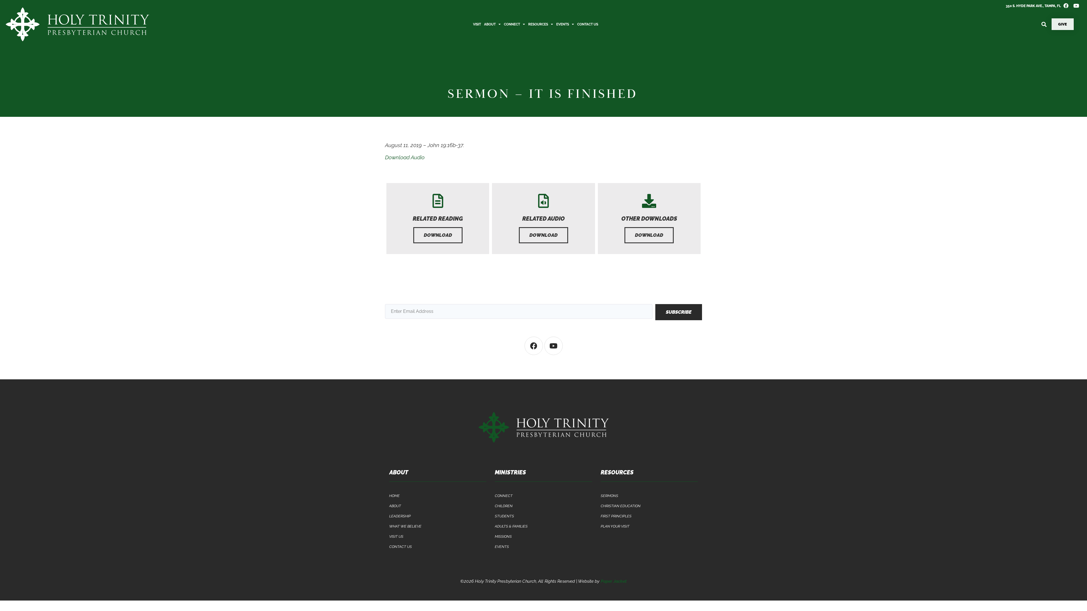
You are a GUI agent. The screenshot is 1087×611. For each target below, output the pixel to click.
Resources (538, 24)
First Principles (616, 516)
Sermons (609, 496)
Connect (512, 24)
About (490, 24)
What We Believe (405, 526)
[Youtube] (553, 346)
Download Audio (405, 157)
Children (504, 506)
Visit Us (396, 536)
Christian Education (621, 506)
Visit (477, 24)
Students (504, 516)
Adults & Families (511, 526)
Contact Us (587, 24)
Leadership (400, 516)
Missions (503, 536)
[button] (1044, 24)
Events (562, 24)
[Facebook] (534, 346)
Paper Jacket (614, 581)
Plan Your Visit (615, 526)
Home (394, 496)
